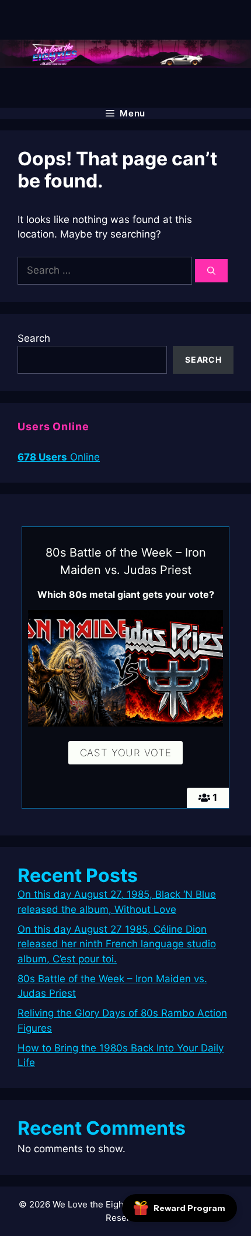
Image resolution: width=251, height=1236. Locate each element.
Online (59, 457)
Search (34, 338)
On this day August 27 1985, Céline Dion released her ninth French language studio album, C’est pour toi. (117, 944)
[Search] (211, 270)
